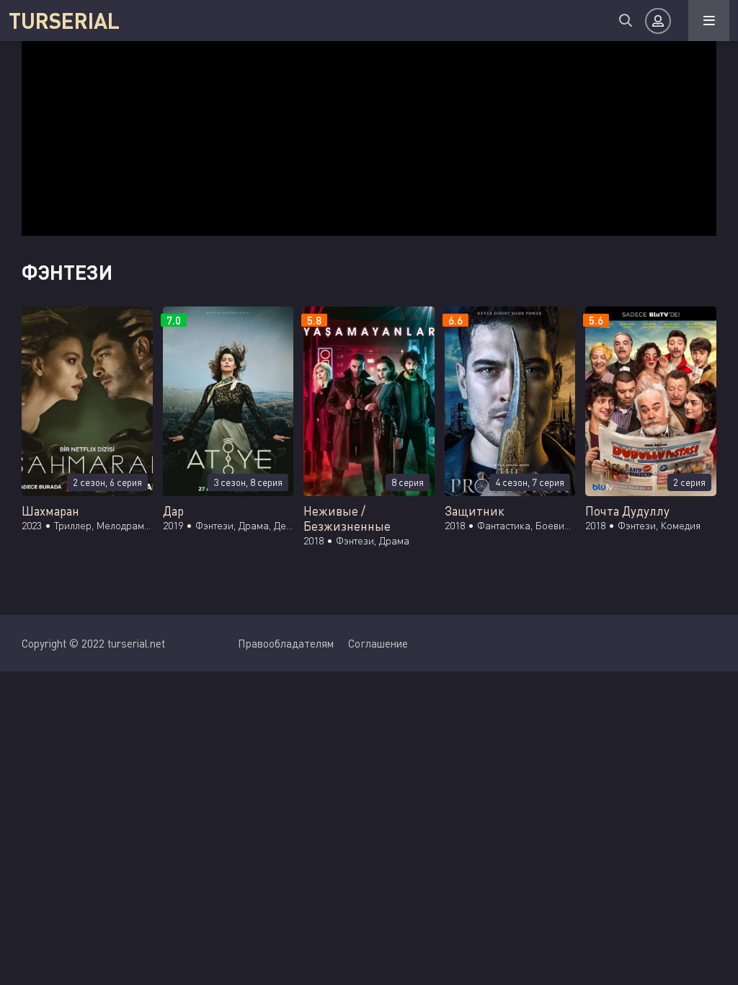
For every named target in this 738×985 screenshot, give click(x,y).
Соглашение (378, 643)
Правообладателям (286, 643)
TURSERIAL (64, 20)
